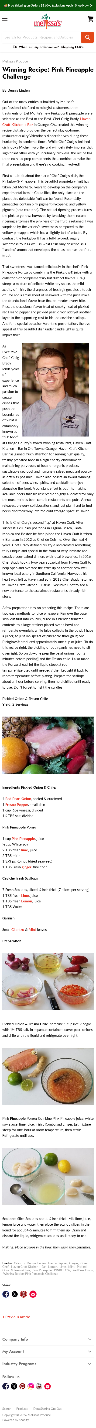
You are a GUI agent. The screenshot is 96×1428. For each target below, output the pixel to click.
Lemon (52, 1267)
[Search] (87, 37)
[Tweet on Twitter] (14, 1294)
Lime (62, 1267)
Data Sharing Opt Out (47, 1409)
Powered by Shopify (15, 1420)
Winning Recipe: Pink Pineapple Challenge (30, 1273)
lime (24, 850)
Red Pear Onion (82, 1270)
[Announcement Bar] (48, 5)
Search (6, 1409)
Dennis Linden (36, 1263)
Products (22, 1409)
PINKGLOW (62, 1270)
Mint (71, 1267)
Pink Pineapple (42, 1270)
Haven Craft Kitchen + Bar (28, 1267)
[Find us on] (33, 1294)
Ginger (73, 1263)
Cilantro (19, 1263)
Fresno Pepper (57, 1263)
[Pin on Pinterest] (23, 1294)
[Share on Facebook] (5, 1294)
